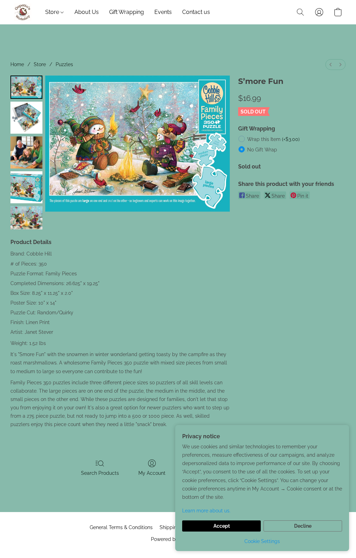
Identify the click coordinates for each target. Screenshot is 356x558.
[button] (22, 12)
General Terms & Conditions (121, 527)
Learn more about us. (206, 510)
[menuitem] (330, 65)
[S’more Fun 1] (26, 118)
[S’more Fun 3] (26, 187)
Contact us (196, 12)
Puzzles (64, 64)
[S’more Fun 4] (26, 217)
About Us (86, 12)
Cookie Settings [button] (262, 541)
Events (163, 12)
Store (52, 12)
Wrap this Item (273, 139)
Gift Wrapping (126, 12)
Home (17, 64)
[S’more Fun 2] (26, 152)
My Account (151, 473)
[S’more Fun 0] (26, 87)
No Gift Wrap (262, 149)
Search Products (100, 473)
